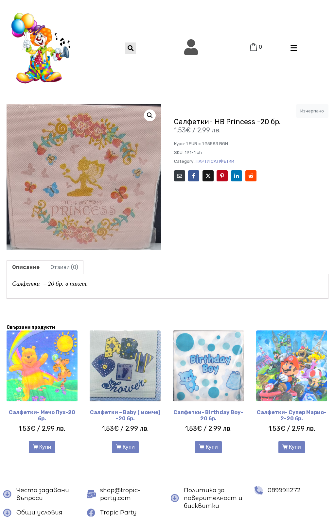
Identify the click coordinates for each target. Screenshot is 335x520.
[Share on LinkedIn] (236, 175)
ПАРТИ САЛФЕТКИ (215, 161)
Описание (26, 267)
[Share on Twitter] (208, 175)
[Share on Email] (179, 175)
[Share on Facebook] (193, 175)
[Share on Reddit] (250, 175)
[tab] (26, 267)
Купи (45, 447)
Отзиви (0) (64, 267)
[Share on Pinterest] (222, 175)
